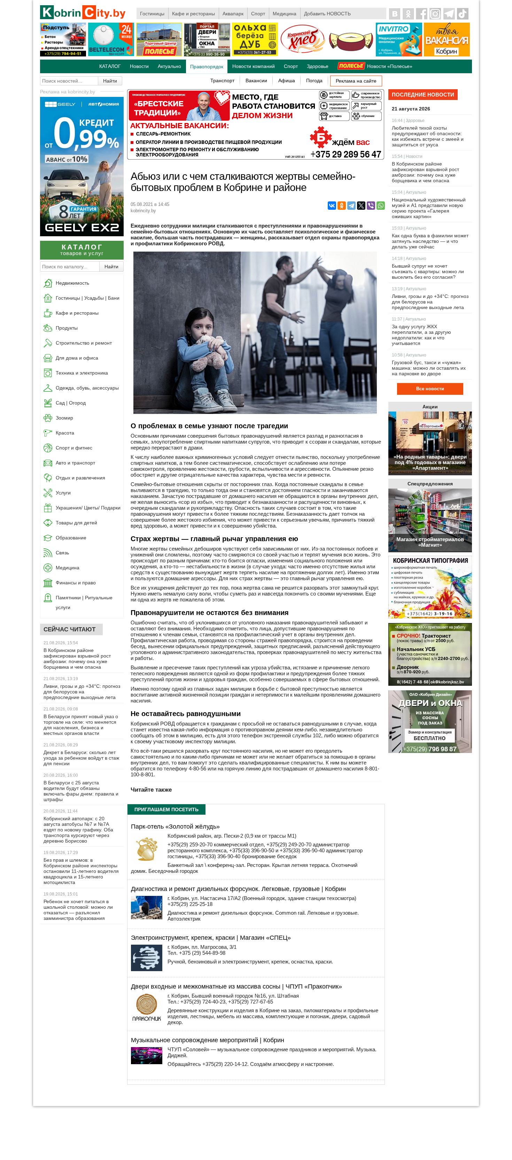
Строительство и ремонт (84, 343)
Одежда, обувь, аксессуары (87, 388)
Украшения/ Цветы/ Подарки (88, 507)
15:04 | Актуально (409, 192)
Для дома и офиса (77, 358)
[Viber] (371, 205)
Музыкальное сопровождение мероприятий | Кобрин (207, 1040)
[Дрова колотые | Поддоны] (255, 54)
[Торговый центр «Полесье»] (159, 55)
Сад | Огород (71, 403)
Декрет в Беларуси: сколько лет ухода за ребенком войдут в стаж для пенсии (81, 758)
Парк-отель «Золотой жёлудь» (175, 826)
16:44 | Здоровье (408, 120)
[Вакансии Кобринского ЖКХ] (430, 655)
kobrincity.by (143, 210)
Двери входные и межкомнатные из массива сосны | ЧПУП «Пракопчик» (236, 986)
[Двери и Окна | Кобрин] (207, 55)
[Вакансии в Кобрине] (447, 55)
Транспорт (222, 80)
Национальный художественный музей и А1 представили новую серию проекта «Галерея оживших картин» (429, 208)
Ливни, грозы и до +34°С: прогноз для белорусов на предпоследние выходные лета (82, 691)
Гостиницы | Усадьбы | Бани (87, 298)
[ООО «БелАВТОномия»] (82, 234)
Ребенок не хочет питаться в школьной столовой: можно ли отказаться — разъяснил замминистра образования (78, 910)
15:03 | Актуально (409, 228)
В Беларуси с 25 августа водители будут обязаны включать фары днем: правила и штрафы (81, 791)
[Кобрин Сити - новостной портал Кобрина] (83, 12)
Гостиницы (152, 13)
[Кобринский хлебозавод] (303, 55)
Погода (314, 80)
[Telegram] (351, 205)
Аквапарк (233, 13)
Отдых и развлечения (80, 478)
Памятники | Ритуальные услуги (84, 602)
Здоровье (317, 66)
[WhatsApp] (381, 205)
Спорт (258, 13)
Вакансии (256, 80)
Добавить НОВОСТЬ (327, 13)
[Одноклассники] (342, 205)
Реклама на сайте (356, 81)
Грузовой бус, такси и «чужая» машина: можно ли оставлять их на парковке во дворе (429, 368)
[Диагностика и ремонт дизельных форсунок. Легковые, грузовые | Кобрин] (146, 917)
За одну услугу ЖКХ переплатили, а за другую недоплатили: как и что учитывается (421, 335)
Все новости (430, 388)
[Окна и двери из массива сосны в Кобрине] (430, 722)
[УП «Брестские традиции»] (255, 158)
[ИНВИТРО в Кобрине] (399, 55)
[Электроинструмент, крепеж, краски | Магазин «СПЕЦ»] (146, 969)
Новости (139, 66)
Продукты (67, 328)
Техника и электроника (82, 373)
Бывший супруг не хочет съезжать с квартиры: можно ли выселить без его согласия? (428, 271)
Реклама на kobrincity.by (67, 91)
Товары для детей (76, 522)
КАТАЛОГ (110, 66)
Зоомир (64, 418)
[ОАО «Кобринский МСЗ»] (351, 55)
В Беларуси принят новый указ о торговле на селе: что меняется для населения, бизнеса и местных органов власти (81, 725)
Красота (65, 433)
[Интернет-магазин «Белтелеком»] (111, 54)
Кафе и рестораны (193, 13)
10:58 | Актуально (409, 355)
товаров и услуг (81, 249)
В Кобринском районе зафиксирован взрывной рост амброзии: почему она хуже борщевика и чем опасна (77, 658)
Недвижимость (72, 283)
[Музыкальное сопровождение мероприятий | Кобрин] (146, 1062)
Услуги (63, 493)
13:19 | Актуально (409, 288)
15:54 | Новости (407, 156)
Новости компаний (253, 66)
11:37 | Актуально (409, 319)
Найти (110, 81)
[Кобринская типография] (430, 588)
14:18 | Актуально (409, 258)
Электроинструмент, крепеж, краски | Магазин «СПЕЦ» (211, 937)
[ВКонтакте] (332, 205)
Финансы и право (76, 582)
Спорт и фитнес (74, 448)
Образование (71, 537)
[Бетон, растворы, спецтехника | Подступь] (63, 55)
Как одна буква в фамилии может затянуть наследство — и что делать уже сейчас (430, 241)
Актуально (169, 66)
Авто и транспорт (75, 463)
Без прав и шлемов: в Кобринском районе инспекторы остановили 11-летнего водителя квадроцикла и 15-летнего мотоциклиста (81, 871)
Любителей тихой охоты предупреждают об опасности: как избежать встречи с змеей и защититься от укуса (428, 136)
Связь (62, 552)
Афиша (286, 80)
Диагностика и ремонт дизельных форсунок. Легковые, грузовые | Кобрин (238, 888)
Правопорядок (206, 66)
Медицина (284, 13)
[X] (361, 205)
